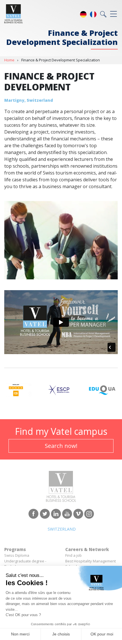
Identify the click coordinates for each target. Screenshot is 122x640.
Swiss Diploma (16, 555)
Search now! (61, 446)
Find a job (73, 555)
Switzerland (62, 529)
